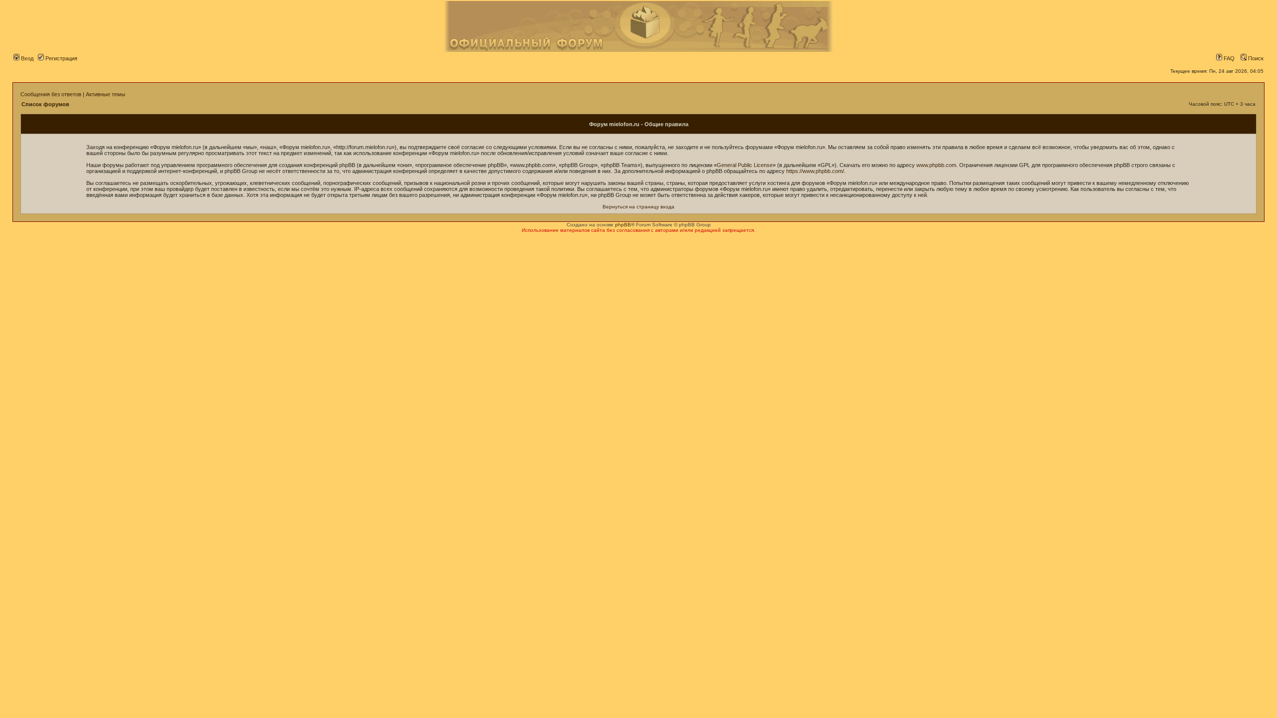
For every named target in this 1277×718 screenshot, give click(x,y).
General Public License (745, 165)
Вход (26, 58)
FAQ (1228, 58)
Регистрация (60, 58)
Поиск (1255, 58)
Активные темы (105, 94)
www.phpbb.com (936, 165)
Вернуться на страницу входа (638, 206)
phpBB (623, 224)
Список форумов (45, 104)
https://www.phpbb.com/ (815, 171)
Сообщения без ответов (50, 94)
